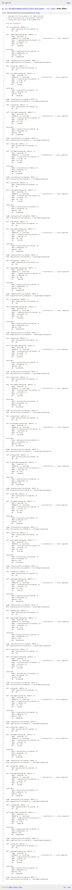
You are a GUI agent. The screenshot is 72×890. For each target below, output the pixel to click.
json (68, 887)
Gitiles (10, 887)
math (53, 8)
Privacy (15, 887)
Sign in (68, 3)
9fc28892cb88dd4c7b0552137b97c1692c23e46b (26, 8)
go (3, 8)
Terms (20, 887)
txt (65, 887)
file (37, 13)
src (48, 8)
